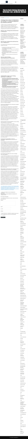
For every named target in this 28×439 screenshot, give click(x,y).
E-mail (2, 208)
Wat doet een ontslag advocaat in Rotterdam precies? (10, 78)
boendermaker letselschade (22, 182)
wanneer (21, 417)
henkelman (22, 230)
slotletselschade (22, 378)
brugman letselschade (22, 187)
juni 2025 (21, 91)
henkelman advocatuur (22, 233)
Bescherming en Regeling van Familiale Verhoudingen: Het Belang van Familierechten (23, 41)
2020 (21, 121)
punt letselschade (22, 344)
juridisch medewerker (22, 259)
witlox (21, 423)
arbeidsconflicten (4, 186)
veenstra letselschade (22, 398)
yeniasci (21, 429)
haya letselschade (23, 225)
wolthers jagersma (23, 426)
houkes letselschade (23, 241)
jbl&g (21, 250)
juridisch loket (22, 257)
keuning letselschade (23, 269)
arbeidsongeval (22, 143)
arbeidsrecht (9, 186)
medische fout (22, 321)
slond (21, 375)
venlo (21, 400)
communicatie (14, 186)
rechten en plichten (16, 188)
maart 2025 (22, 96)
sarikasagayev (22, 54)
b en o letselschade (23, 157)
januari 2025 (22, 99)
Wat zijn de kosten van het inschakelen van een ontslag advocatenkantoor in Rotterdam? (10, 81)
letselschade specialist (22, 300)
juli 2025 (21, 90)
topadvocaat (22, 386)
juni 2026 (21, 73)
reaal (21, 347)
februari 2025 (22, 97)
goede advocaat (22, 219)
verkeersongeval (22, 406)
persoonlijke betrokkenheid (9, 188)
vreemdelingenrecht (23, 412)
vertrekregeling (11, 189)
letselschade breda (23, 295)
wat (20, 418)
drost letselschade (23, 203)
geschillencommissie (23, 218)
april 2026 (21, 76)
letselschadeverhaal (23, 311)
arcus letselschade (23, 149)
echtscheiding (22, 204)
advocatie (21, 137)
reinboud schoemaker (22, 355)
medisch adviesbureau (22, 315)
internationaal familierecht (22, 247)
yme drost (21, 433)
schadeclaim (6, 189)
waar (21, 415)
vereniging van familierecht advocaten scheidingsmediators (23, 403)
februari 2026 (22, 79)
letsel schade (22, 279)
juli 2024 (21, 108)
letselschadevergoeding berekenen (23, 309)
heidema (21, 226)
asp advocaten (22, 154)
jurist (21, 264)
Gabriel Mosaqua (22, 59)
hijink (21, 234)
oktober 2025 (22, 85)
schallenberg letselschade (22, 373)
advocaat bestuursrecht (22, 128)
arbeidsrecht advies (23, 146)
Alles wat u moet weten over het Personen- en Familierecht (22, 32)
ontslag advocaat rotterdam (5, 187)
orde (21, 335)
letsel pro (21, 278)
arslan (21, 151)
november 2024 (22, 102)
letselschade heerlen (23, 296)
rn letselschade (22, 358)
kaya (21, 267)
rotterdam (2, 189)
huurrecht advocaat (23, 244)
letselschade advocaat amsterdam (22, 285)
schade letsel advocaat (22, 369)
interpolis (21, 248)
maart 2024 (22, 114)
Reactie (2, 200)
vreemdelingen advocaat (22, 411)
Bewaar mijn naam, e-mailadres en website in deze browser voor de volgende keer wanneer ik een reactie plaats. (10, 214)
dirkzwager (21, 201)
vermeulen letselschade (22, 408)
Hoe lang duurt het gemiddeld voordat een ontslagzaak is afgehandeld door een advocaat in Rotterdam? (10, 83)
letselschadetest (22, 307)
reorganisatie (22, 357)
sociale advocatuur (23, 383)
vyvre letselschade (23, 414)
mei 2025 (21, 93)
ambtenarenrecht (23, 140)
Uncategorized (22, 390)
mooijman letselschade (22, 324)
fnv (20, 216)
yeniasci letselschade (22, 432)
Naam (2, 206)
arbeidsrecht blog (22, 148)
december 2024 (22, 100)
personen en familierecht (22, 342)
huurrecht (21, 243)
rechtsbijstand (22, 350)
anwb (21, 142)
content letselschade (22, 192)
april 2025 (21, 94)
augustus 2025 (22, 88)
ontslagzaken (3, 188)
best (21, 170)
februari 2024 (22, 116)
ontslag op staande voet (23, 333)
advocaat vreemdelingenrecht (23, 134)
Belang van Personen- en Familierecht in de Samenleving (22, 36)
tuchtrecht (21, 389)
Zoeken (21, 18)
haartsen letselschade (22, 222)
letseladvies (22, 281)
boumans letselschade (22, 184)
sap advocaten (22, 363)
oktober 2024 (22, 103)
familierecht (22, 209)
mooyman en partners (22, 326)
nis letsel (21, 328)
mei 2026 (21, 74)
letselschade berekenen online (22, 293)
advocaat (21, 126)
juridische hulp (22, 261)
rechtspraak (22, 351)
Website (2, 211)
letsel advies (22, 276)
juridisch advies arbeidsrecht (22, 255)
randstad (21, 345)
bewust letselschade (23, 177)
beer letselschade (22, 164)
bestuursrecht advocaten (22, 175)
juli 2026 (21, 71)
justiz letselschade (22, 266)
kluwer (21, 270)
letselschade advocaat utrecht (22, 288)
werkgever (21, 420)
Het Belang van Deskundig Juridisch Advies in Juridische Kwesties (23, 47)
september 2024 (22, 105)
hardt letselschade (23, 223)
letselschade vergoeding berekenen (22, 303)
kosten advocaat (22, 273)
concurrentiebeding (23, 190)
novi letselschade (22, 331)
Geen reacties (7, 17)
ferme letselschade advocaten (23, 213)
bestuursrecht (22, 173)
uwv (8, 189)
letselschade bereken (22, 291)
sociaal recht (22, 381)
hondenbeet (22, 238)
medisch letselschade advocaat (22, 319)
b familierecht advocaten (22, 159)
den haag (21, 200)
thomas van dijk (22, 384)
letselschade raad (22, 298)
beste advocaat (22, 171)
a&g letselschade (22, 123)
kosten (21, 272)
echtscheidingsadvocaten (24, 206)
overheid (21, 338)
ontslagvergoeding (12, 187)
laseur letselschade (23, 275)
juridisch (21, 253)
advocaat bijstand (22, 130)
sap (20, 361)
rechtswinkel (22, 353)
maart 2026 (22, 77)
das (20, 195)
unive (21, 392)
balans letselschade (23, 161)
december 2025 (22, 82)
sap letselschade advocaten (22, 367)
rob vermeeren (22, 360)
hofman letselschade (22, 237)
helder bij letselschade (22, 229)
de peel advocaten (23, 197)
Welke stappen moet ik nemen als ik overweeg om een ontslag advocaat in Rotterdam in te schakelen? (10, 87)
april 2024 (21, 113)
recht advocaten (22, 348)
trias (21, 387)
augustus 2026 (22, 70)
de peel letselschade (23, 198)
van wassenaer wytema (22, 396)
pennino (21, 340)
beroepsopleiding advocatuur (22, 168)
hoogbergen (22, 240)
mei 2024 (21, 111)
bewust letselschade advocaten (23, 179)
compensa (21, 188)
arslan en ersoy (22, 152)
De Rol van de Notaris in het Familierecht (22, 28)
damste (21, 194)
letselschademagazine (23, 305)
